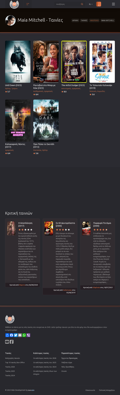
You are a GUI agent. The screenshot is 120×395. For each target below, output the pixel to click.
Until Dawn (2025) (13, 85)
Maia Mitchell (107, 20)
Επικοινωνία (90, 390)
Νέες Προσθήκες (67, 367)
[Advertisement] (60, 192)
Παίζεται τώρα (66, 362)
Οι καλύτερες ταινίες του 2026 (44, 358)
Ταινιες (84, 20)
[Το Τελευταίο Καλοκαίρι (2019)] (102, 62)
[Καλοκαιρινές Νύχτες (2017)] (17, 121)
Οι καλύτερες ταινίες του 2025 (44, 362)
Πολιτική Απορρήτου (107, 390)
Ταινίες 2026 (10, 367)
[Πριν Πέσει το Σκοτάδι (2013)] (46, 121)
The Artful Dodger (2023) (73, 85)
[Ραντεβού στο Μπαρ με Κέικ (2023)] (46, 62)
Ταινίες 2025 (10, 371)
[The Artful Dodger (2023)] (74, 62)
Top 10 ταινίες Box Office (15, 362)
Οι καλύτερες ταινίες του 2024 (44, 367)
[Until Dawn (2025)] (17, 62)
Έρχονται (69, 358)
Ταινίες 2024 (10, 375)
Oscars (64, 371)
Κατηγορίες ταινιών (12, 358)
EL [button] (90, 4)
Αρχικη (75, 20)
